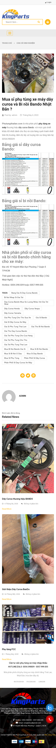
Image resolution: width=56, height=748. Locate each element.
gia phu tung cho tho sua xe (17, 317)
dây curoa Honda (12, 308)
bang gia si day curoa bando (24, 293)
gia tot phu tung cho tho (15, 340)
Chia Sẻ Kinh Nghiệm (26, 43)
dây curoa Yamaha (12, 313)
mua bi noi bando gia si (14, 349)
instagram (19, 682)
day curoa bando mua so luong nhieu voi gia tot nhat (26, 303)
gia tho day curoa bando (15, 331)
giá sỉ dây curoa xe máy (15, 322)
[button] (22, 375)
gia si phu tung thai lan (15, 326)
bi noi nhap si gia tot (13, 297)
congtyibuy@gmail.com (32, 723)
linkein (42, 682)
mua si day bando (35, 353)
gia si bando (41, 317)
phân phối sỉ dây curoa (34, 358)
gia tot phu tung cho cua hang (18, 335)
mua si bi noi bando (39, 349)
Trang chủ (7, 43)
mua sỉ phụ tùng (11, 358)
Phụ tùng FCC (9, 649)
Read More (6, 509)
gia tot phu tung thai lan (15, 344)
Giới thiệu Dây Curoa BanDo (16, 589)
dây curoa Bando (26, 127)
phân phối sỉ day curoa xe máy (18, 362)
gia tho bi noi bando (40, 326)
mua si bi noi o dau (13, 353)
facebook (31, 682)
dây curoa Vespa (32, 308)
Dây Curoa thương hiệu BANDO (17, 499)
